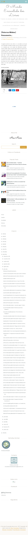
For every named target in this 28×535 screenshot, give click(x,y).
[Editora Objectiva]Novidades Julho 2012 (11, 375)
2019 (3, 236)
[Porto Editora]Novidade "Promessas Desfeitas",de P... (14, 382)
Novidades (3, 220)
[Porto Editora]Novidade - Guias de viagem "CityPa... (14, 305)
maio (5, 419)
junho (5, 416)
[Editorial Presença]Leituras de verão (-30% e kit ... (13, 276)
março (5, 424)
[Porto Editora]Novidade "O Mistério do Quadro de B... (14, 396)
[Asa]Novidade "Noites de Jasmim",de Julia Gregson (14, 385)
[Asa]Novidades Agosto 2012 (9, 278)
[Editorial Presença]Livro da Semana (11, 302)
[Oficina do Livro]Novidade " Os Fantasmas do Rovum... (15, 408)
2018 (3, 238)
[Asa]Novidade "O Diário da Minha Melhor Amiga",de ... (14, 297)
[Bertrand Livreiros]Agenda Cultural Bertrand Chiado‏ (14, 370)
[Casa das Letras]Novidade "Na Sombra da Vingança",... (14, 316)
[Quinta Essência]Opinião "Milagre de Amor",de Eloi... (14, 326)
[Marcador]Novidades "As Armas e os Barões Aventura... (15, 337)
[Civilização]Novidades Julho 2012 (10, 405)
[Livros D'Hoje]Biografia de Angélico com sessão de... (14, 403)
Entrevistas (3, 225)
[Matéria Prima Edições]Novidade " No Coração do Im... (15, 345)
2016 (3, 244)
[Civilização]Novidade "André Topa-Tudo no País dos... (14, 362)
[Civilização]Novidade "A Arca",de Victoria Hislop (13, 367)
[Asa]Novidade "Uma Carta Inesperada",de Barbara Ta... (15, 331)
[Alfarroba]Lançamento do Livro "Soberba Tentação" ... (14, 387)
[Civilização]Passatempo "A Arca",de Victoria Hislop (14, 347)
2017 (3, 241)
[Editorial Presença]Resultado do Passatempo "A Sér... (14, 413)
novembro (6, 258)
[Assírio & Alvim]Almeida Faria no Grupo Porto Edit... (14, 281)
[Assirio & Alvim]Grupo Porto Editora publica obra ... (14, 360)
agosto (5, 266)
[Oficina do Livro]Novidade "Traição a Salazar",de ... (14, 380)
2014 (3, 249)
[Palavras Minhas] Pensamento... (10, 271)
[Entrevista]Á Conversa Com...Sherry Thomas (12, 328)
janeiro (5, 429)
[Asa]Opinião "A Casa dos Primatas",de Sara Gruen (13, 410)
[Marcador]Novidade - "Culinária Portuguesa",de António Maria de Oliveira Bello (16, 164)
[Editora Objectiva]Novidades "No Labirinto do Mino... (14, 323)
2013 (3, 251)
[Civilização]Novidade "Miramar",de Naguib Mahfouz (14, 357)
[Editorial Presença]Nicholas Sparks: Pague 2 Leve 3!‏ (14, 318)
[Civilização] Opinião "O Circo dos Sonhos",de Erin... (14, 377)
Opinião (3, 217)
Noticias (3, 223)
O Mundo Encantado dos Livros (14, 11)
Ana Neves (9, 37)
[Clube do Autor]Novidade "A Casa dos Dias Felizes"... (14, 283)
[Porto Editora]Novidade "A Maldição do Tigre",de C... (14, 355)
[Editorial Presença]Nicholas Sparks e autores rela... (14, 365)
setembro (6, 264)
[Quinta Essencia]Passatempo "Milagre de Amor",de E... (15, 390)
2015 (3, 246)
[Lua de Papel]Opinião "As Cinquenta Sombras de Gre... (15, 295)
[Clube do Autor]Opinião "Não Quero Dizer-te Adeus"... (14, 273)
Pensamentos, (9, 39)
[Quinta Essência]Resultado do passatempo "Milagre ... (14, 290)
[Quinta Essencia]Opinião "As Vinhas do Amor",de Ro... (14, 300)
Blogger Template (7, 529)
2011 (3, 432)
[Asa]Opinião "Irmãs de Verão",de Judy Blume (12, 321)
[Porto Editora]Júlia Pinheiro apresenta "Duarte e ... (14, 352)
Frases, (4, 39)
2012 (3, 254)
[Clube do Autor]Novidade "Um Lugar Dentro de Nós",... (15, 350)
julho (5, 269)
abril (4, 421)
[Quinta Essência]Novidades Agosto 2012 (11, 292)
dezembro (6, 256)
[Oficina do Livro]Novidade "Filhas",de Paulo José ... (14, 342)
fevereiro (6, 426)
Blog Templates (15, 528)
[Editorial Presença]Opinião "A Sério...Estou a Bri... (13, 372)
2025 (4, 233)
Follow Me (3, 495)
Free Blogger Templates (19, 529)
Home (2, 214)
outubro (5, 261)
